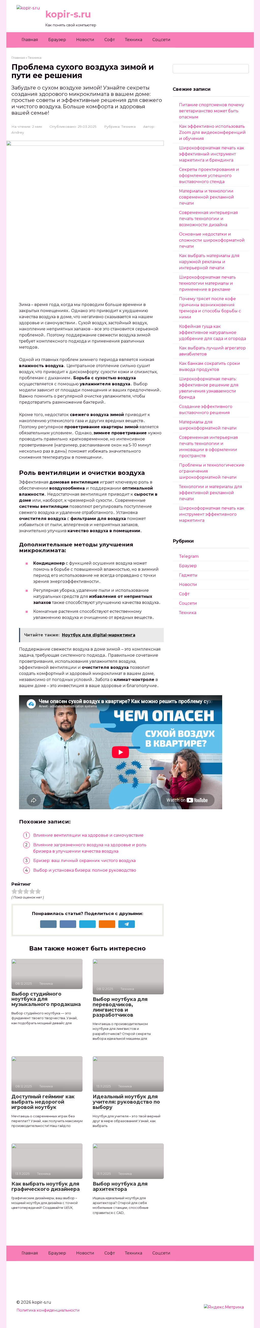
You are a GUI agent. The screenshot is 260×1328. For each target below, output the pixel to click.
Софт (109, 39)
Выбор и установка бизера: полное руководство (84, 870)
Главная (30, 39)
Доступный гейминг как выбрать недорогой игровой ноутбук (43, 1102)
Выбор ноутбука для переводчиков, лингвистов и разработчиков (120, 1007)
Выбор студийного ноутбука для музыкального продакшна (46, 999)
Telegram (189, 556)
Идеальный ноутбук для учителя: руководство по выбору (126, 1102)
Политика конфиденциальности (48, 1310)
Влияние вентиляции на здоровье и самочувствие (88, 835)
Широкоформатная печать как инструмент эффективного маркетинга (211, 514)
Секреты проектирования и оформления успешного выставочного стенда (209, 175)
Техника (133, 39)
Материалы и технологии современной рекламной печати (206, 197)
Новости (85, 39)
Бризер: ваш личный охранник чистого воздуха (84, 860)
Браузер (57, 39)
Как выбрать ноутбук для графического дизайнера (45, 1186)
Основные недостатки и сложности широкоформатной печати (212, 240)
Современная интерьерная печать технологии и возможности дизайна (208, 218)
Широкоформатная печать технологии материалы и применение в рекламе (207, 283)
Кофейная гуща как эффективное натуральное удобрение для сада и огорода (212, 332)
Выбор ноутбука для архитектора (120, 1186)
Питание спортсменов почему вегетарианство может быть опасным (211, 110)
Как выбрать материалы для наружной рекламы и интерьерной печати (209, 261)
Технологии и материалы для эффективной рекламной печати (210, 492)
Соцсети (161, 39)
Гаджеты (188, 575)
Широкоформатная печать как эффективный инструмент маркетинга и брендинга (211, 154)
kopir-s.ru (68, 14)
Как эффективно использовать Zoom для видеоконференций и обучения (212, 132)
